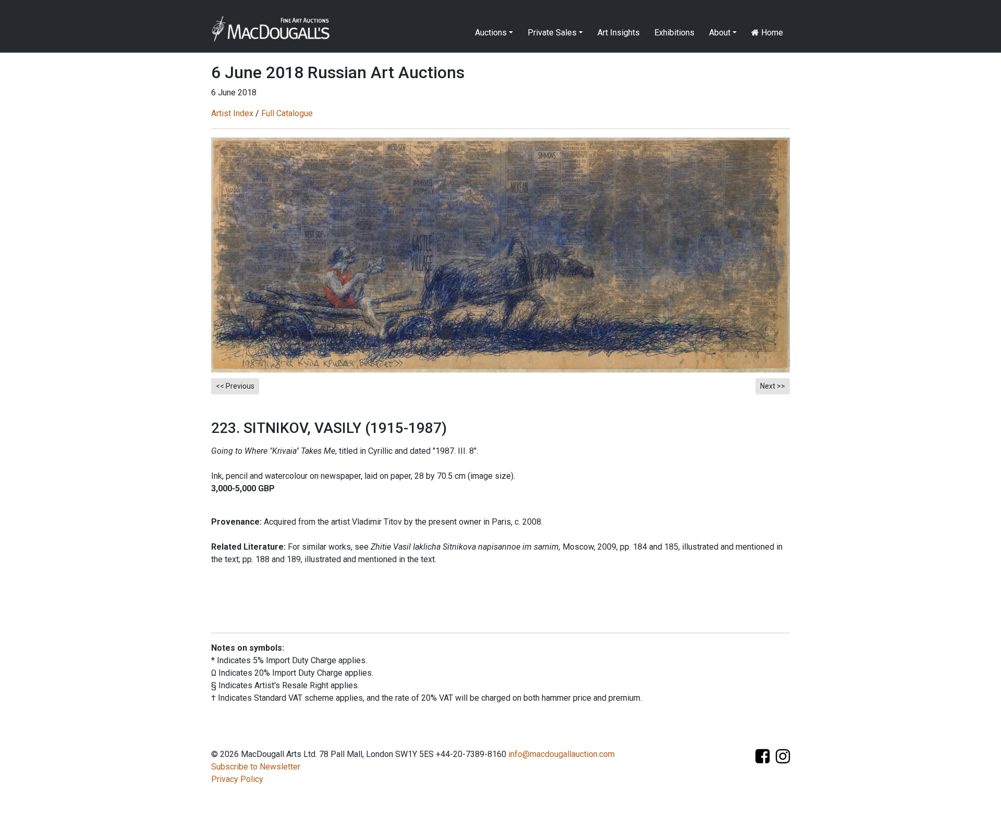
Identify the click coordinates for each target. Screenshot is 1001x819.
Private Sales (552, 33)
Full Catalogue (287, 113)
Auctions (491, 33)
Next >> (772, 386)
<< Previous (235, 386)
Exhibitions (674, 33)
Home (771, 33)
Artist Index (232, 113)
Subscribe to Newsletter (255, 767)
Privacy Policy (237, 779)
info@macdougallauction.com (561, 754)
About (719, 33)
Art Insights (618, 33)
